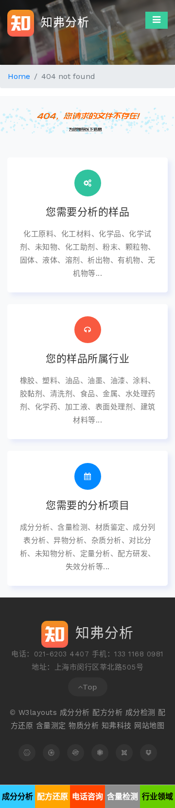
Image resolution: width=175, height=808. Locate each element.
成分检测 (140, 712)
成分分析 (75, 712)
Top (90, 687)
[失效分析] (75, 752)
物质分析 (84, 725)
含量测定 (51, 725)
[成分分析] (26, 752)
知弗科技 (117, 725)
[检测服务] (99, 752)
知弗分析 (62, 22)
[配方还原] (51, 752)
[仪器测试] (124, 752)
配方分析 (107, 712)
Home (19, 76)
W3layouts (37, 712)
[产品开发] (148, 752)
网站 (141, 725)
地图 (156, 725)
